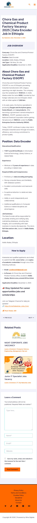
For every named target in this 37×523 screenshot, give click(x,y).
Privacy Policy (18, 490)
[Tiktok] (11, 506)
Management (17, 351)
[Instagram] (23, 506)
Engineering (8, 351)
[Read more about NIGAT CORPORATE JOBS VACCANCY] (18, 336)
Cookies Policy (18, 495)
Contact (18, 503)
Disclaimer (18, 498)
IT (17, 382)
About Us (18, 500)
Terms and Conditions (18, 493)
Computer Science (23, 349)
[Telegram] (5, 506)
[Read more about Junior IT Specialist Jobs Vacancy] (18, 365)
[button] (29, 4)
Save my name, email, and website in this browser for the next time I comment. (18, 461)
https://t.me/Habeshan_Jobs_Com (17, 306)
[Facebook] (17, 506)
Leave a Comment (10, 349)
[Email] (29, 506)
